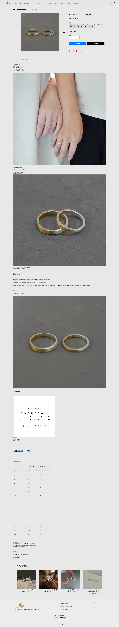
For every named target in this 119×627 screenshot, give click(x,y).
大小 (70, 29)
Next (64, 32)
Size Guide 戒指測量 (64, 603)
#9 (87, 24)
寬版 (75, 31)
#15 (74, 26)
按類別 (55, 3)
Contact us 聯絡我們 (64, 609)
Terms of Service (54, 624)
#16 (78, 26)
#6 (77, 24)
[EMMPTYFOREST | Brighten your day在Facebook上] (85, 603)
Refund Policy (65, 624)
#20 (93, 26)
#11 (94, 24)
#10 (91, 24)
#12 (98, 24)
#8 (84, 24)
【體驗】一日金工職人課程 (24, 3)
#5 (74, 24)
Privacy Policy (60, 624)
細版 (71, 31)
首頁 (16, 3)
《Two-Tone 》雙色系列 (47, 3)
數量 (70, 35)
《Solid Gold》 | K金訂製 (35, 3)
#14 (71, 26)
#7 (80, 24)
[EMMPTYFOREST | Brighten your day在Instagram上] (88, 603)
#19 (89, 26)
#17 (82, 26)
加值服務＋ (62, 3)
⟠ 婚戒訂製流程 (76, 3)
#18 (85, 26)
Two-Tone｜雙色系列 (21, 9)
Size (70, 22)
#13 (101, 24)
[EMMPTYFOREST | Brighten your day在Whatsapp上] (91, 603)
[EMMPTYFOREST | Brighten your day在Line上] (94, 603)
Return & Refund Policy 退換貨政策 (67, 606)
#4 (70, 24)
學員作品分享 (68, 3)
